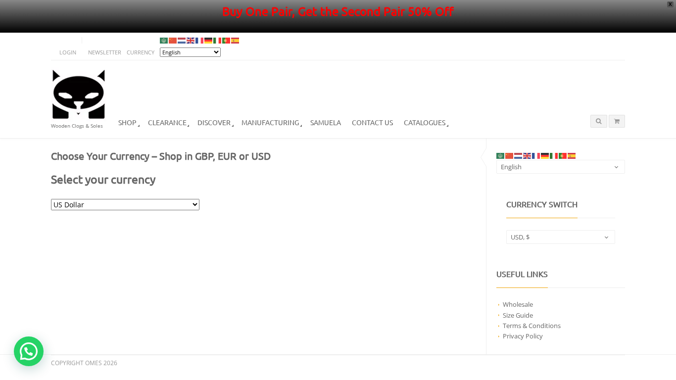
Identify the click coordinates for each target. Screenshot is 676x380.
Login (67, 52)
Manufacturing (270, 122)
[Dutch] (182, 40)
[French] (199, 40)
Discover (214, 122)
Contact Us (372, 122)
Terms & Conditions (532, 325)
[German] (208, 40)
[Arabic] (164, 40)
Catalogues (424, 122)
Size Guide (518, 315)
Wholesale (518, 304)
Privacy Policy (523, 336)
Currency (140, 52)
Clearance (167, 122)
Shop (127, 122)
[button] (29, 351)
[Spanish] (235, 40)
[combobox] (560, 167)
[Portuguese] (226, 40)
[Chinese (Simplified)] (173, 40)
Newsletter (104, 52)
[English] (191, 40)
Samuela (325, 122)
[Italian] (217, 40)
